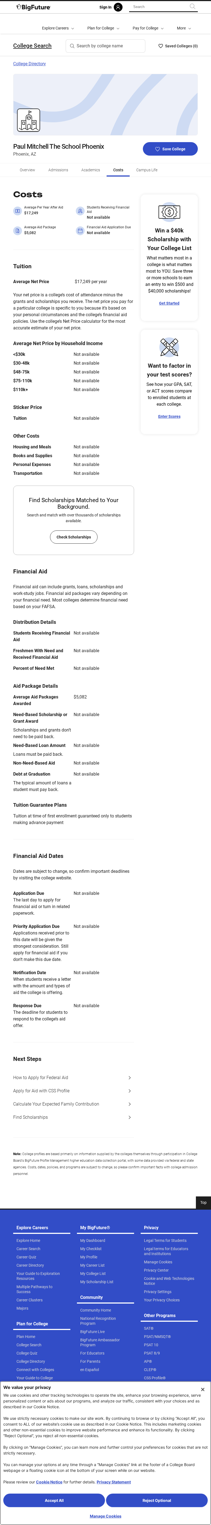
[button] (184, 24)
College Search (32, 45)
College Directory (29, 63)
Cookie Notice (49, 1482)
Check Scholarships (74, 537)
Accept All (54, 1500)
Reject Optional (157, 1500)
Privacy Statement (114, 1482)
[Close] (203, 1389)
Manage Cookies (105, 1516)
